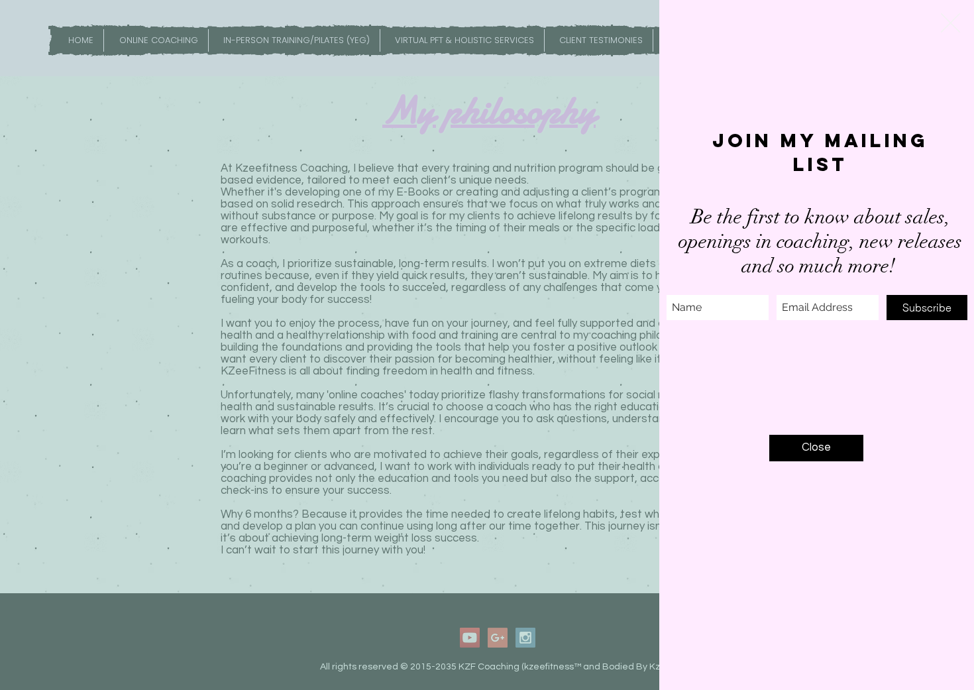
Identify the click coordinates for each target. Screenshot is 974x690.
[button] (950, 22)
